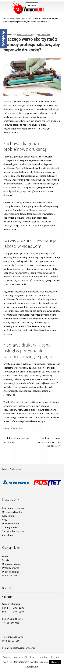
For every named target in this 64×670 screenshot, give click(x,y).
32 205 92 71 (17, 636)
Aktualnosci (27, 18)
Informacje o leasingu (13, 508)
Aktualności (8, 535)
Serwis (5, 560)
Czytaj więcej (32, 666)
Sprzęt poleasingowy (13, 531)
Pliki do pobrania (10, 571)
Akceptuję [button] (55, 662)
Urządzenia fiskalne (12, 511)
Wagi (4, 519)
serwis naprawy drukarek (47, 120)
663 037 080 (13, 640)
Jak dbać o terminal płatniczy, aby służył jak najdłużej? (49, 441)
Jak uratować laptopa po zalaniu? (16, 439)
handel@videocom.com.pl (23, 647)
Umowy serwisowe (11, 563)
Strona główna (13, 18)
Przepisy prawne (10, 567)
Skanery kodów (9, 527)
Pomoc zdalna (9, 575)
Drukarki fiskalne (10, 523)
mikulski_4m (44, 34)
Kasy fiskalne (9, 515)
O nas (5, 556)
